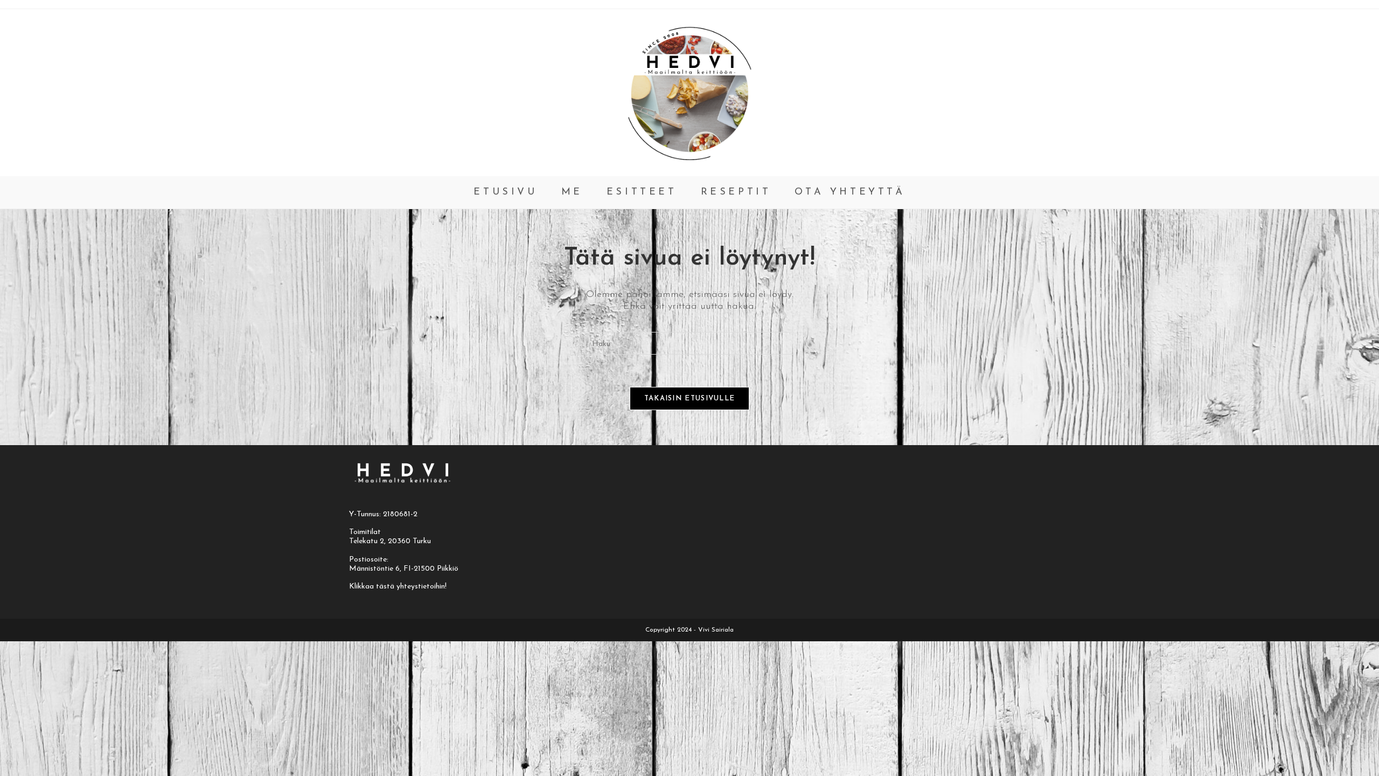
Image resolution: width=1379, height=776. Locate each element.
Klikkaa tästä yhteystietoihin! (398, 587)
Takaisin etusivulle (689, 398)
